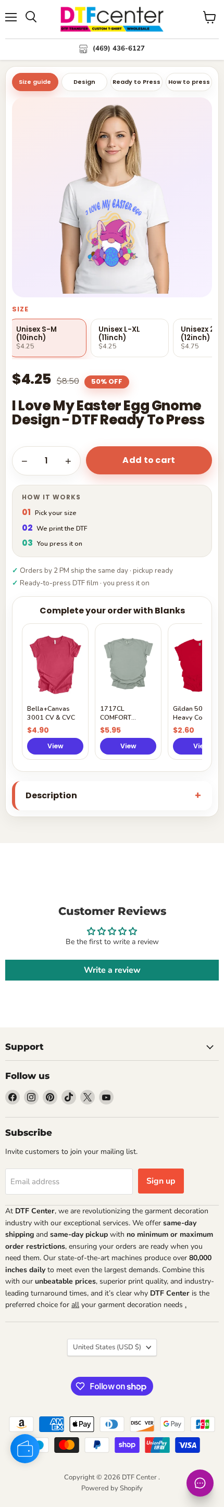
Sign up (161, 1181)
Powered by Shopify (112, 1488)
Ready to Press (136, 82)
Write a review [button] (112, 970)
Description (51, 795)
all (75, 1305)
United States (107, 1347)
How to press (189, 82)
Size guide (35, 82)
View (55, 746)
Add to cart (149, 460)
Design (84, 82)
